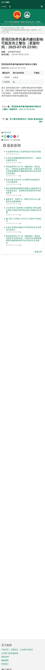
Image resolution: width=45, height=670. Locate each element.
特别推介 (5, 664)
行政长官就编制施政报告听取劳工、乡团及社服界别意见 (23, 159)
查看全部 (38, 251)
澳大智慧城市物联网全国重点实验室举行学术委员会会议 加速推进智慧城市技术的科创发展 (23, 190)
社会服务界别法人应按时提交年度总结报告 (23, 151)
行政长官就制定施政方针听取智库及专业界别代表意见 (23, 228)
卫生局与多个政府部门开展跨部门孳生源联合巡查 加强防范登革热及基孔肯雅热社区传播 (24, 210)
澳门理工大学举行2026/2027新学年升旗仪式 (23, 219)
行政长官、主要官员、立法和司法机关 (17, 649)
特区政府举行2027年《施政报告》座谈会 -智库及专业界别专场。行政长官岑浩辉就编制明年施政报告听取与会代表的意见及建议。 (23, 239)
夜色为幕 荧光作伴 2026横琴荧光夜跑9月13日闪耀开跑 (23, 180)
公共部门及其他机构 (9, 653)
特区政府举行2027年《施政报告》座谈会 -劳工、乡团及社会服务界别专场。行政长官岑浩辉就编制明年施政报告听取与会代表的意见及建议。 (23, 169)
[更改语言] (10, 6)
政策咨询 (5, 656)
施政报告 (5, 660)
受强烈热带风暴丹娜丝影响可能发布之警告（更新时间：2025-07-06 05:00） (21, 107)
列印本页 (7, 132)
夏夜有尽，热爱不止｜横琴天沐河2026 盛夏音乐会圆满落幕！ (23, 200)
